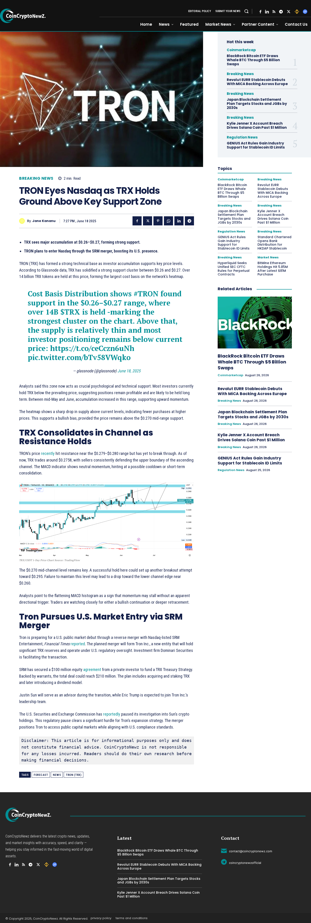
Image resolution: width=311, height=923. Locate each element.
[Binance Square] (297, 11)
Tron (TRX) (73, 775)
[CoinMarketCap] (305, 11)
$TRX (70, 312)
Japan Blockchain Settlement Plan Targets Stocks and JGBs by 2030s (257, 103)
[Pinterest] (158, 220)
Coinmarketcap (241, 50)
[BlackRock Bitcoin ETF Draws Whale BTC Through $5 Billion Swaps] (255, 322)
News (57, 775)
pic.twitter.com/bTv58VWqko (79, 357)
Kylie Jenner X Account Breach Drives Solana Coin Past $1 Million (257, 125)
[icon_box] (246, 850)
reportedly (111, 714)
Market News (268, 257)
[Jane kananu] (23, 221)
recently (48, 453)
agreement (92, 669)
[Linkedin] (179, 220)
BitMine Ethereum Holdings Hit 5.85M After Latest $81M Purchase (272, 269)
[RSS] (274, 12)
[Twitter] (288, 12)
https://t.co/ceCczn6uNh (92, 348)
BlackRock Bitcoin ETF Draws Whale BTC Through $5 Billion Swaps (253, 59)
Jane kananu (44, 221)
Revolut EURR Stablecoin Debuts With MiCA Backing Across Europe (257, 81)
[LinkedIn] (267, 12)
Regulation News (242, 137)
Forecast (41, 775)
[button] (246, 11)
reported (78, 643)
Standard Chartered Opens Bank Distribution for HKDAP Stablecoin (274, 243)
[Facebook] (260, 12)
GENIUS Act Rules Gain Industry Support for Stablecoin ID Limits (256, 145)
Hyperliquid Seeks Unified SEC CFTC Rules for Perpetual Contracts (234, 269)
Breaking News (36, 178)
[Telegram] (281, 12)
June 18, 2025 (128, 370)
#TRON (146, 293)
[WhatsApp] (168, 220)
